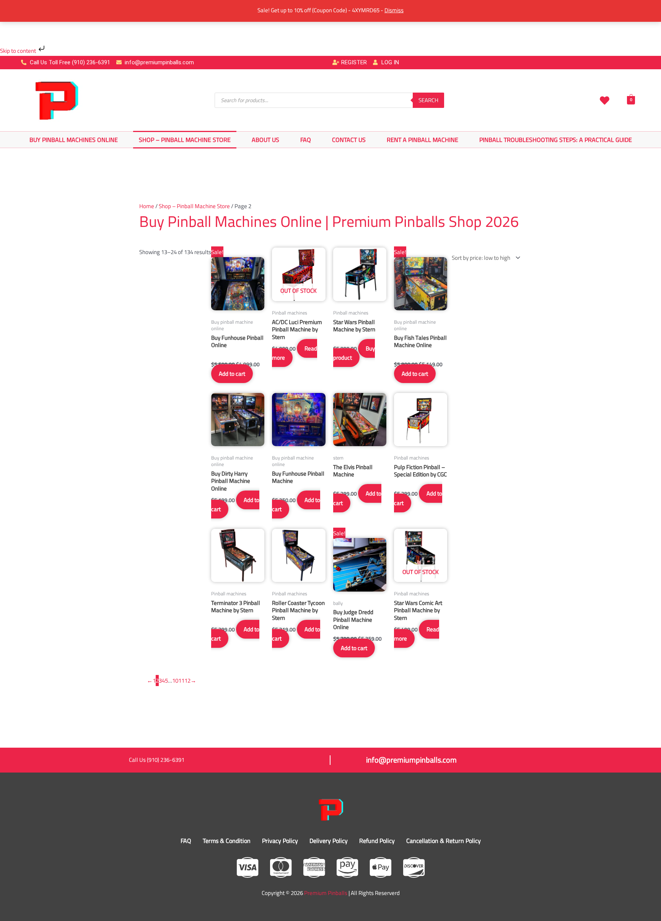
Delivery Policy (328, 840)
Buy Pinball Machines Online (73, 139)
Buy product (354, 353)
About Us (265, 139)
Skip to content (18, 50)
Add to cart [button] (232, 373)
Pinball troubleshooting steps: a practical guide (555, 139)
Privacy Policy (280, 840)
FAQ (305, 139)
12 (187, 680)
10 (175, 680)
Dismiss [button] (394, 10)
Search (428, 100)
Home (146, 206)
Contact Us (349, 139)
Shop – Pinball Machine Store (185, 139)
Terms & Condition (227, 840)
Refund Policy (377, 840)
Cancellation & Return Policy (443, 840)
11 (181, 680)
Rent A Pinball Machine (422, 139)
